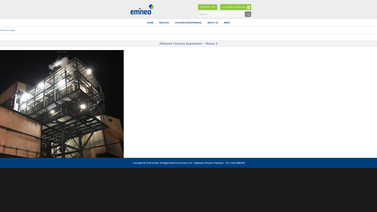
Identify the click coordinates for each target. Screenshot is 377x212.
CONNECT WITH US (234, 7)
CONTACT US (207, 6)
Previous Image (7, 30)
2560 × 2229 (62, 52)
